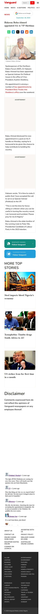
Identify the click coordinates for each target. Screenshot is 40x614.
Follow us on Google (24, 13)
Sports (6, 602)
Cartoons (24, 590)
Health (23, 567)
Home (6, 8)
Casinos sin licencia (9, 548)
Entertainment (26, 558)
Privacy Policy (27, 534)
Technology (25, 585)
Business (7, 562)
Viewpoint (24, 597)
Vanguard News (10, 2)
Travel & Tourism (27, 592)
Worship (24, 602)
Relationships (9, 597)
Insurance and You (27, 574)
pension (23, 576)
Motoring (7, 592)
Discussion (8, 572)
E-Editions (21, 8)
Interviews (8, 583)
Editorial (7, 569)
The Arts (24, 588)
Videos (23, 595)
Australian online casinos (27, 543)
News (13, 8)
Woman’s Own (26, 599)
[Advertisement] (20, 114)
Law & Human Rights (11, 588)
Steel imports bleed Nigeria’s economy (19, 296)
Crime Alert (8, 567)
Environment (25, 560)
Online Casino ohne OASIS (10, 538)
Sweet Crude (25, 583)
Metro (6, 590)
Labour (7, 585)
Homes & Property (27, 569)
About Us (8, 531)
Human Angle (26, 572)
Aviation (7, 560)
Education (8, 574)
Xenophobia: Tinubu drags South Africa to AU (18, 336)
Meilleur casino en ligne (27, 538)
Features (24, 562)
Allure (6, 558)
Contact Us (9, 534)
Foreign (23, 565)
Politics (31, 8)
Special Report (9, 599)
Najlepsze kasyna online (11, 543)
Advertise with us (27, 531)
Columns (7, 565)
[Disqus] (20, 443)
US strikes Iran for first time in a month (19, 375)
